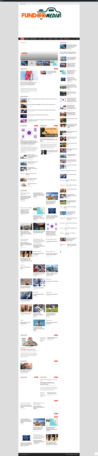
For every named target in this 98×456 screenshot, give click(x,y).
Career (44, 138)
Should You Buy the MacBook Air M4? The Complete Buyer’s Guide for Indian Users (52, 217)
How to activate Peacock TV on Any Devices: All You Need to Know (26, 406)
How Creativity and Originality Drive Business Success (32, 168)
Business (27, 38)
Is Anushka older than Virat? (51, 241)
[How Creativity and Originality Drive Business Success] (23, 167)
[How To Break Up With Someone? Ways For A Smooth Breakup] (29, 71)
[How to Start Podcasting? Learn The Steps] (49, 132)
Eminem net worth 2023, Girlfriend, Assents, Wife (71, 245)
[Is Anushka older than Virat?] (51, 239)
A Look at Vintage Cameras (25, 313)
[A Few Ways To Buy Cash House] (23, 183)
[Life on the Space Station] (26, 295)
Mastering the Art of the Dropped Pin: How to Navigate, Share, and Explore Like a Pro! (39, 217)
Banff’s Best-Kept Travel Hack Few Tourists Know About (39, 232)
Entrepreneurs (48, 138)
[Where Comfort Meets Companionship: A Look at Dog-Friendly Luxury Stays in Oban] (26, 226)
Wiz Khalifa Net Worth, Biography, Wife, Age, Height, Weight (39, 328)
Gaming (41, 381)
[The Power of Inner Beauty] (39, 282)
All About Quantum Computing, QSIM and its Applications (38, 114)
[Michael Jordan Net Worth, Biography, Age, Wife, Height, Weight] (63, 238)
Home (22, 38)
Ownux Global (30, 145)
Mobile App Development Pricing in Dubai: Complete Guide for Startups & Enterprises (25, 198)
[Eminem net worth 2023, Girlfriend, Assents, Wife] (63, 244)
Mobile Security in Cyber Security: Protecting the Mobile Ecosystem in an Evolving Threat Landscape (28, 142)
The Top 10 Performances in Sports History (38, 274)
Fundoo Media (32, 58)
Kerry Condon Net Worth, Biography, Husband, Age (25, 287)
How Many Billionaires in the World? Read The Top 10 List (52, 151)
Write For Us (66, 38)
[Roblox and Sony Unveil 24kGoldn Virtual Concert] (43, 392)
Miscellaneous (22, 348)
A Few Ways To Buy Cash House (28, 349)
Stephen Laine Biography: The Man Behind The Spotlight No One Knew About (42, 109)
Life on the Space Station (25, 300)
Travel (56, 38)
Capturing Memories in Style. (51, 294)
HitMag (76, 454)
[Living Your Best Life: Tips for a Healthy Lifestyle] (23, 161)
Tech (40, 38)
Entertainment (33, 38)
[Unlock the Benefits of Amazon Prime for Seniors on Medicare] (39, 403)
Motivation (30, 81)
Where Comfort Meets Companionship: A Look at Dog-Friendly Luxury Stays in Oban (26, 233)
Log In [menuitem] (3, 0)
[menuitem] (1, 1)
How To (25, 81)
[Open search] (77, 39)
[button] (56, 51)
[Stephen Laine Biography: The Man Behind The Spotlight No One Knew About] (23, 110)
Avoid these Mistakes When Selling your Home (52, 338)
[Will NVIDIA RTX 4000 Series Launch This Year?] (48, 379)
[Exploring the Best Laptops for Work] (35, 292)
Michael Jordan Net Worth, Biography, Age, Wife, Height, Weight (72, 239)
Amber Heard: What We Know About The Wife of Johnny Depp (51, 72)
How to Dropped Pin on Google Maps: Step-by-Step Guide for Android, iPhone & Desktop (38, 194)
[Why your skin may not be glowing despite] (21, 320)
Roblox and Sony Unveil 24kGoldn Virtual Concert (52, 393)
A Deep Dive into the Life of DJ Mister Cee (38, 254)
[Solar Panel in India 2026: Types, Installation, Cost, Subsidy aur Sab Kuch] (52, 195)
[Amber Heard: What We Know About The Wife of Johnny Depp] (43, 71)
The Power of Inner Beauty (38, 287)
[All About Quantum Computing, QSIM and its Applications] (23, 114)
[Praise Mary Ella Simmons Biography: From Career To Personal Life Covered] (23, 104)
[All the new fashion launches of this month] (49, 320)
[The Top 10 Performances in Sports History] (39, 268)
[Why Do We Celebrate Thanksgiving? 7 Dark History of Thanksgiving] (39, 240)
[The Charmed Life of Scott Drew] (22, 265)
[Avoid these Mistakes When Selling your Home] (43, 337)
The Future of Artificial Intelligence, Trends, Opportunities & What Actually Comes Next (24, 211)
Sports (61, 38)
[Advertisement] (49, 30)
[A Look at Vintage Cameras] (26, 308)
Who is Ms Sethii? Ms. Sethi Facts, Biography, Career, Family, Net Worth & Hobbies (26, 259)
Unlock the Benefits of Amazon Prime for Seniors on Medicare (39, 407)
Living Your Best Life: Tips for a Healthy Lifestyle (33, 162)
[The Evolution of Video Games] (48, 279)
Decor (44, 38)
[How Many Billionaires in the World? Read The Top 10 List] (43, 150)
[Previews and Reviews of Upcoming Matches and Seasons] (52, 308)
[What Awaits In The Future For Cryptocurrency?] (23, 178)
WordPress (72, 454)
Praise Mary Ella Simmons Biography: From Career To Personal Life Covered (41, 104)
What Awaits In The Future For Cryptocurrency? (32, 179)
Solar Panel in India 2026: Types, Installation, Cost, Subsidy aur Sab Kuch (51, 202)
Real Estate (22, 347)
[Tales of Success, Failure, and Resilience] (22, 173)
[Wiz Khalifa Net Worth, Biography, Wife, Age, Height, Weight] (39, 322)
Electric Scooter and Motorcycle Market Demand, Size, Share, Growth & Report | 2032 (33, 156)
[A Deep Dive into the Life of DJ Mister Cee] (37, 251)
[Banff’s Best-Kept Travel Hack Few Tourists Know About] (39, 226)
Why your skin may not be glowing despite (25, 323)
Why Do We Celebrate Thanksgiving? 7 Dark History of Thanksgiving (39, 246)
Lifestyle (50, 38)
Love (27, 81)
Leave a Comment (54, 142)
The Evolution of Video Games (52, 281)
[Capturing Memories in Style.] (48, 292)
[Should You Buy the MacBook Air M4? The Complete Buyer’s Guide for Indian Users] (52, 210)
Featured (29, 347)
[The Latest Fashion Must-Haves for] (62, 223)
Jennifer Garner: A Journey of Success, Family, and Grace (52, 254)
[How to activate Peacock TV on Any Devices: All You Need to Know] (25, 402)
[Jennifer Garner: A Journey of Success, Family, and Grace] (50, 251)
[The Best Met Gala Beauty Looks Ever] (62, 228)
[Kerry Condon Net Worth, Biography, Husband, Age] (26, 281)
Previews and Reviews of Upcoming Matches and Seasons (51, 314)
